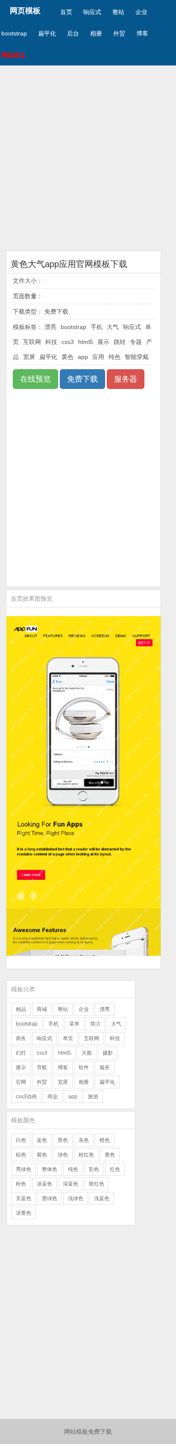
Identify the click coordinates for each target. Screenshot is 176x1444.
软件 (84, 1067)
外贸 (119, 33)
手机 (97, 326)
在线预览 (35, 379)
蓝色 (42, 1140)
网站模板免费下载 (88, 1431)
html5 (85, 341)
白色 (21, 1140)
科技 (51, 341)
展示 (103, 341)
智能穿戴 (137, 356)
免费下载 (82, 379)
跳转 (120, 341)
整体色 (49, 1169)
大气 (113, 326)
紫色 (42, 1155)
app (83, 356)
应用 (98, 356)
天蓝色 (23, 1198)
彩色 (94, 1169)
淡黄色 (23, 1213)
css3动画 (26, 1097)
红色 (115, 1169)
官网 (21, 1082)
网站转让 (13, 54)
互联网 (32, 341)
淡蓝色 (44, 1184)
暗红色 (96, 1184)
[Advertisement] (88, 158)
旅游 (93, 1097)
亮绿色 (23, 1169)
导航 (42, 1067)
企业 (141, 12)
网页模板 (25, 10)
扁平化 (47, 33)
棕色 (21, 1155)
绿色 (63, 1155)
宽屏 (29, 356)
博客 (142, 33)
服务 (105, 1067)
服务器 (125, 379)
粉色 (21, 1184)
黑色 (63, 1140)
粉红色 (86, 1155)
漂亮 (50, 326)
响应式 (92, 12)
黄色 (67, 356)
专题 (136, 341)
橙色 (105, 1140)
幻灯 (21, 1053)
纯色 (114, 356)
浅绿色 (75, 1198)
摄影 (108, 1053)
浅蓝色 (101, 1198)
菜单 (74, 1024)
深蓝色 (70, 1184)
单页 (68, 1038)
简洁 (95, 1024)
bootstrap (14, 33)
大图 (87, 1053)
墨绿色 (49, 1198)
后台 (73, 33)
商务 (21, 1038)
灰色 (84, 1140)
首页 (66, 12)
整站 (118, 12)
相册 (96, 33)
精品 (21, 1009)
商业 (52, 1097)
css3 (68, 341)
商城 (42, 1009)
